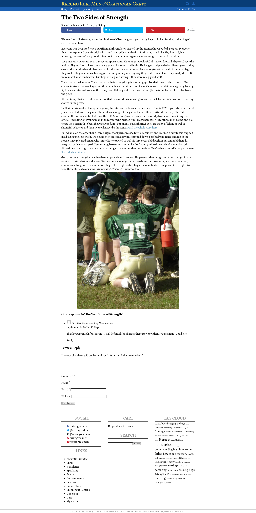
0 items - (186, 9)
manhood (186, 461)
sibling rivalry (186, 474)
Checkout (72, 494)
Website (66, 396)
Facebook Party (188, 431)
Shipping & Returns (78, 490)
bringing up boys (176, 423)
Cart (69, 497)
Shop (64, 9)
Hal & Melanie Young (175, 436)
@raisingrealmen (79, 430)
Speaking (87, 9)
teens (182, 478)
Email (65, 389)
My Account (73, 501)
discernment (177, 431)
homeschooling (167, 444)
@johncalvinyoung (172, 511)
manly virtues (161, 465)
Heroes (164, 439)
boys (164, 423)
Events (99, 9)
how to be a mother (174, 454)
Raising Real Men (163, 474)
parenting (161, 470)
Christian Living (95, 25)
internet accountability (174, 458)
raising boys (187, 469)
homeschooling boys (167, 449)
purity (175, 470)
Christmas (177, 427)
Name (65, 383)
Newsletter (73, 467)
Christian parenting (163, 427)
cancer (187, 424)
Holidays (179, 440)
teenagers (176, 478)
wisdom (168, 483)
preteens (169, 470)
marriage (172, 465)
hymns (162, 457)
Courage (160, 431)
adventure (158, 424)
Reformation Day (177, 474)
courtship (168, 432)
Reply (70, 340)
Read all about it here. (74, 152)
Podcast (74, 9)
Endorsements (75, 478)
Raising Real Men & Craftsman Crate (103, 3)
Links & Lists (74, 486)
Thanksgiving (160, 482)
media (180, 466)
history (172, 440)
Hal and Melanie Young (112, 511)
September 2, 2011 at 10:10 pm (84, 327)
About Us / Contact (77, 459)
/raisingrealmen (78, 426)
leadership (178, 462)
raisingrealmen (78, 438)
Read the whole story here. (142, 127)
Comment (68, 376)
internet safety (167, 461)
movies (185, 466)
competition (186, 428)
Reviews (71, 482)
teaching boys (163, 478)
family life (158, 436)
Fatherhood (164, 436)
